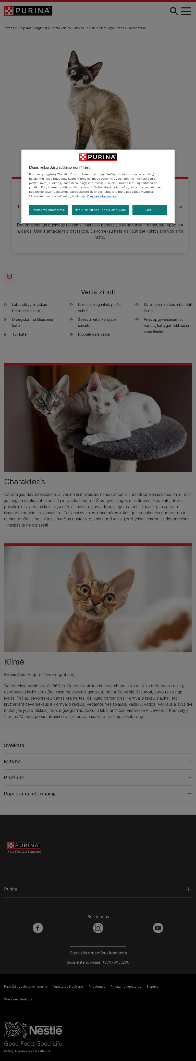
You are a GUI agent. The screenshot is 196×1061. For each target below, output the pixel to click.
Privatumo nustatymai (48, 210)
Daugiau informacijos (102, 196)
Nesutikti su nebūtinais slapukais (100, 210)
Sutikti (150, 210)
